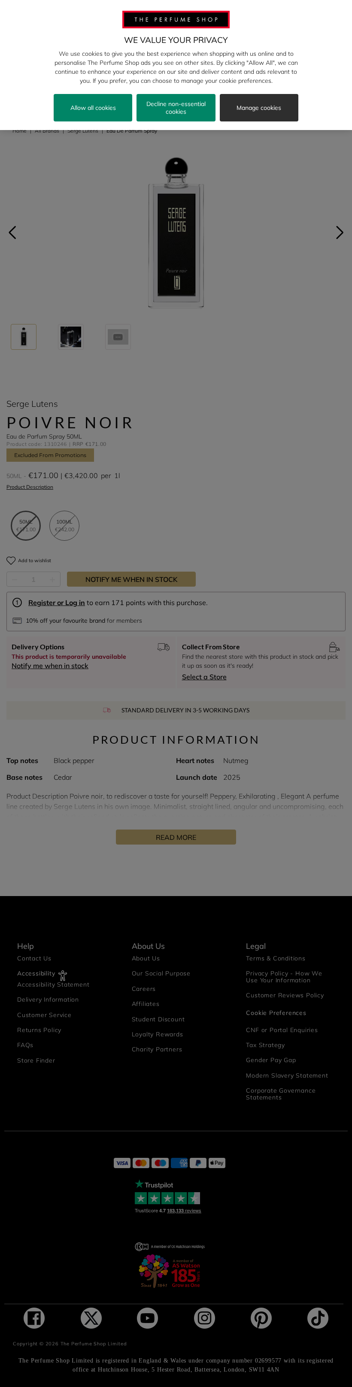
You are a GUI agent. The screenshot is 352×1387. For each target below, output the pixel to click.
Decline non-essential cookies (176, 107)
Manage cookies (259, 108)
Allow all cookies (93, 108)
